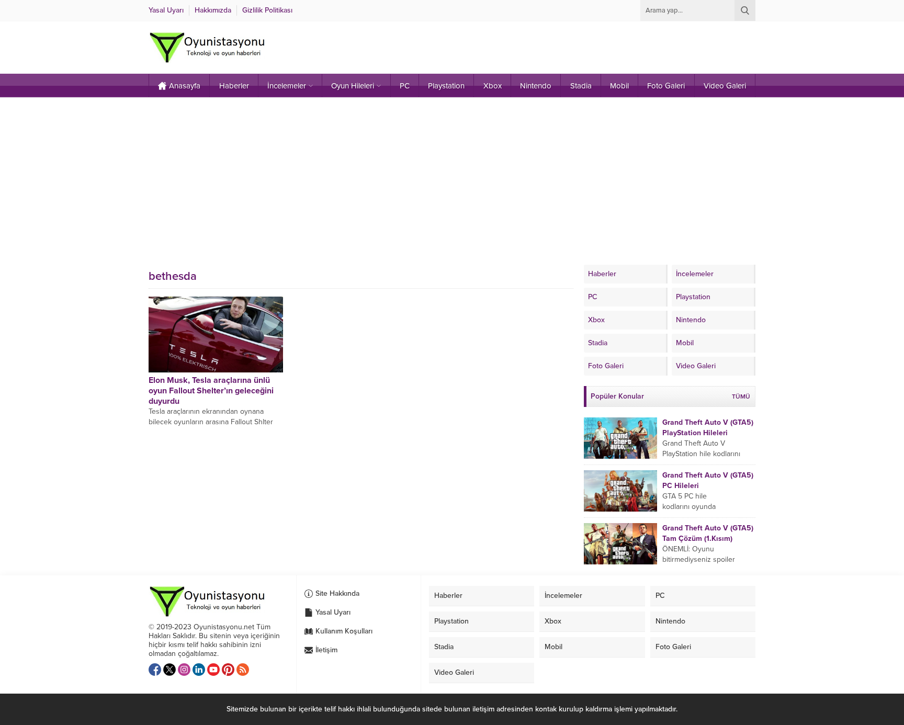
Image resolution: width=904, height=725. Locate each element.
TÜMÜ (741, 396)
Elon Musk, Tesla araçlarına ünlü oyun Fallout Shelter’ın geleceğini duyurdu (211, 390)
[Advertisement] (452, 181)
